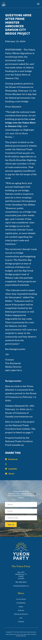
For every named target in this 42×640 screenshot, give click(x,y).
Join (21, 618)
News (21, 606)
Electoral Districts (21, 614)
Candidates (21, 603)
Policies (21, 610)
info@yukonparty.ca (21, 586)
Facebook (12, 459)
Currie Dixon (21, 599)
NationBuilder (22, 636)
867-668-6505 (21, 582)
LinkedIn (12, 468)
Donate (21, 621)
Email (11, 473)
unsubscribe (17, 531)
